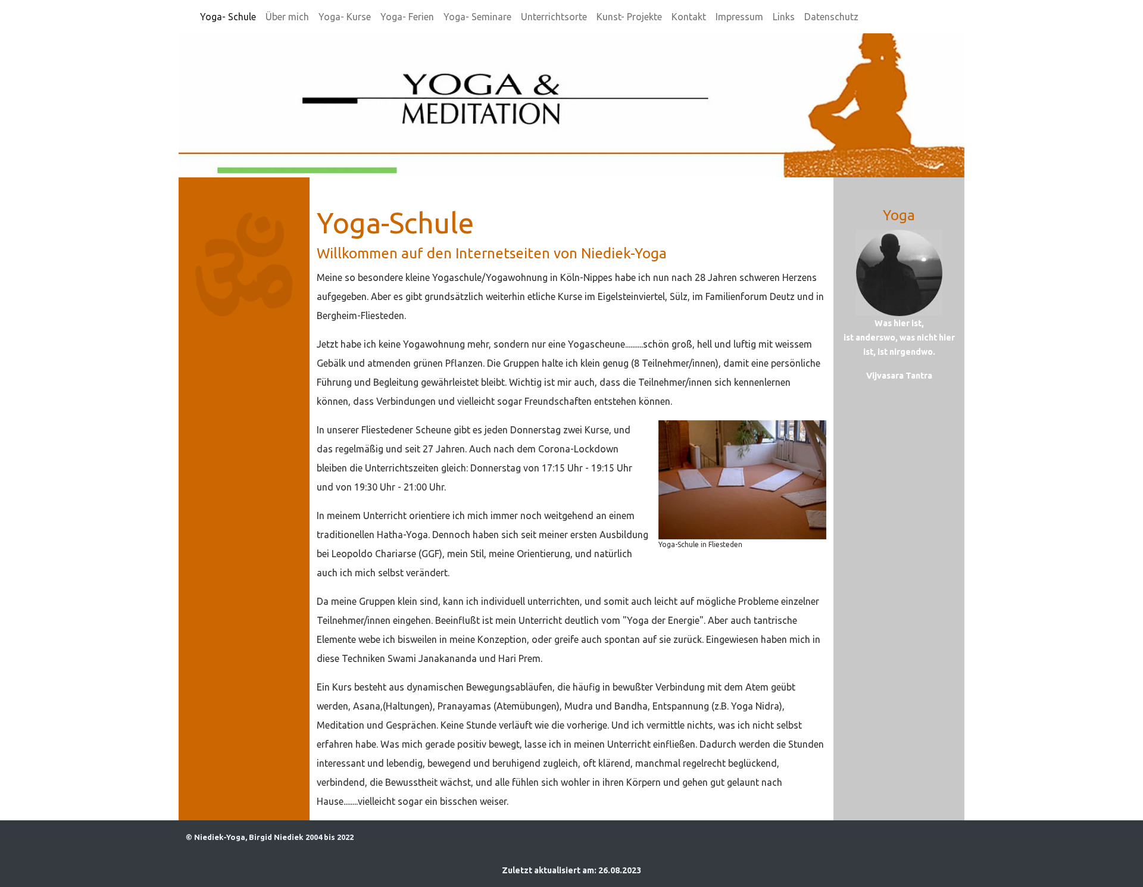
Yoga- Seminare (477, 16)
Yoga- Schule (228, 16)
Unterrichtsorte (554, 16)
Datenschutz (831, 16)
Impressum (739, 16)
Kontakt (689, 16)
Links (784, 16)
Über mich (287, 16)
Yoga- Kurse (344, 16)
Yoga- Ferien (407, 16)
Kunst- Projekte (629, 16)
